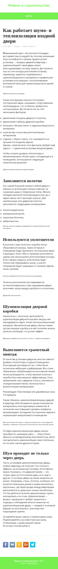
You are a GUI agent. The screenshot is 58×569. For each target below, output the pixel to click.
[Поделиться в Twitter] (32, 544)
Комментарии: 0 (29, 46)
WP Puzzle (32, 563)
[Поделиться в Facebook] (5, 544)
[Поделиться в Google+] (26, 544)
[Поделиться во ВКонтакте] (12, 544)
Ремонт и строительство (29, 5)
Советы (17, 46)
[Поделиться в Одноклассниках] (19, 544)
